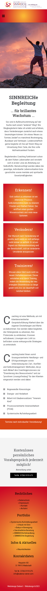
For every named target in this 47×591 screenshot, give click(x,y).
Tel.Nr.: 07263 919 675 (23, 475)
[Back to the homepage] (23, 4)
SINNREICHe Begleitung (24, 536)
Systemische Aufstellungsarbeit (24, 522)
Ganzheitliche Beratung (24, 530)
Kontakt (24, 506)
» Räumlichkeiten (23, 549)
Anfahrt (24, 508)
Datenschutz (24, 500)
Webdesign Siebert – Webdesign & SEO (23, 586)
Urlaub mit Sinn (24, 525)
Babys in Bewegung (24, 527)
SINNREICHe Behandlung (24, 533)
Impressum (24, 503)
